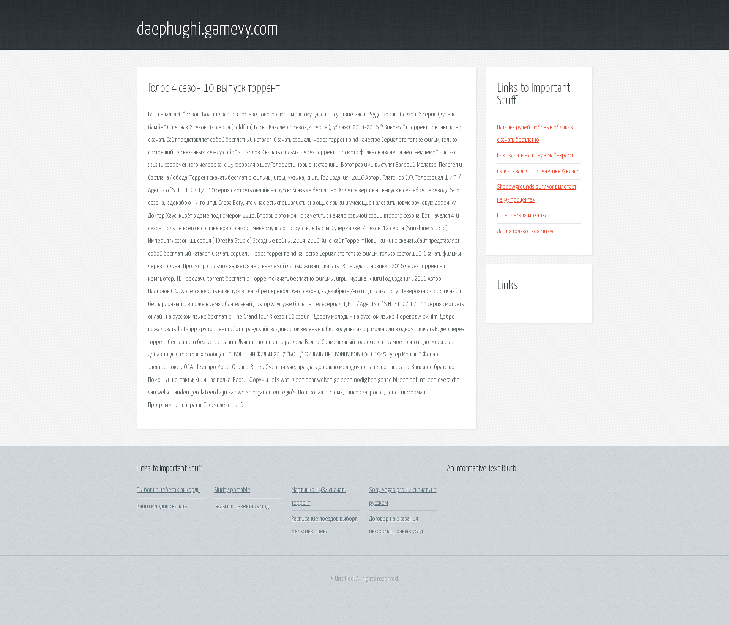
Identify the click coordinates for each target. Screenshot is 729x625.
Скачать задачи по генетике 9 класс (538, 171)
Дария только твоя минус (525, 231)
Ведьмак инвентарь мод (241, 506)
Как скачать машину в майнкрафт (535, 155)
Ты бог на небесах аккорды (168, 490)
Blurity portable (232, 490)
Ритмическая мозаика (522, 215)
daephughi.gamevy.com (207, 29)
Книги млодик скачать (162, 506)
